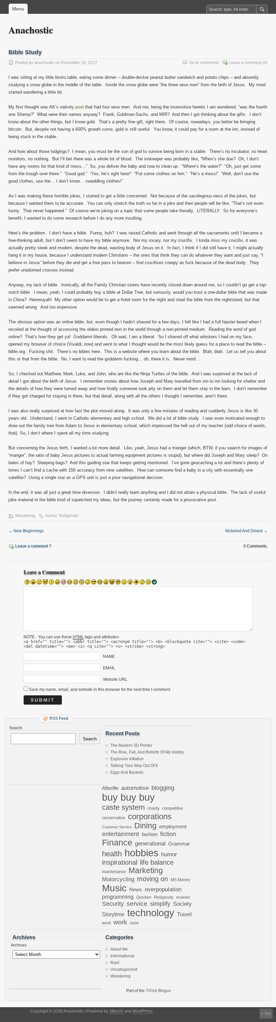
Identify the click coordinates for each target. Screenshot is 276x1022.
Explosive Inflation (127, 759)
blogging (162, 788)
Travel (184, 914)
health (112, 854)
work (120, 922)
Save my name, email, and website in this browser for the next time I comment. (100, 689)
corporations (150, 816)
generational (150, 843)
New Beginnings (26, 531)
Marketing (146, 870)
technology (150, 912)
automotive (135, 788)
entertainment (120, 833)
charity (153, 808)
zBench (116, 1011)
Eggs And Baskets (126, 772)
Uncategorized (123, 969)
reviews (183, 897)
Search (15, 728)
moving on (152, 879)
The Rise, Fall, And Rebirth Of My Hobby (147, 752)
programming (118, 897)
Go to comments (204, 62)
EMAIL (109, 668)
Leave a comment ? (33, 546)
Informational (122, 956)
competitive (172, 808)
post (79, 106)
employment (172, 826)
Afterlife (110, 788)
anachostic (44, 62)
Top (267, 1013)
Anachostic (30, 30)
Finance (117, 842)
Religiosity (68, 515)
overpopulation (163, 889)
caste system (123, 807)
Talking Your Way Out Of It (134, 765)
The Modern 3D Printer (131, 745)
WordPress (142, 1011)
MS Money (180, 879)
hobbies (142, 853)
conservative (113, 818)
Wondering (25, 515)
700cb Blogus (158, 990)
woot (106, 923)
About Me (119, 949)
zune (134, 923)
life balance (157, 862)
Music (114, 888)
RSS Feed (58, 718)
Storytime (113, 914)
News (135, 889)
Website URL (115, 679)
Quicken (143, 897)
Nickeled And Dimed (246, 531)
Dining (145, 825)
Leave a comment (245, 62)
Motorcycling (118, 879)
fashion (150, 834)
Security (113, 903)
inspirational (119, 862)
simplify (160, 903)
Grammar (179, 844)
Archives (19, 945)
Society (182, 904)
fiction (168, 834)
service (137, 903)
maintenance (114, 871)
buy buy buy (128, 797)
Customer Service (117, 827)
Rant (114, 962)
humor (51, 515)
